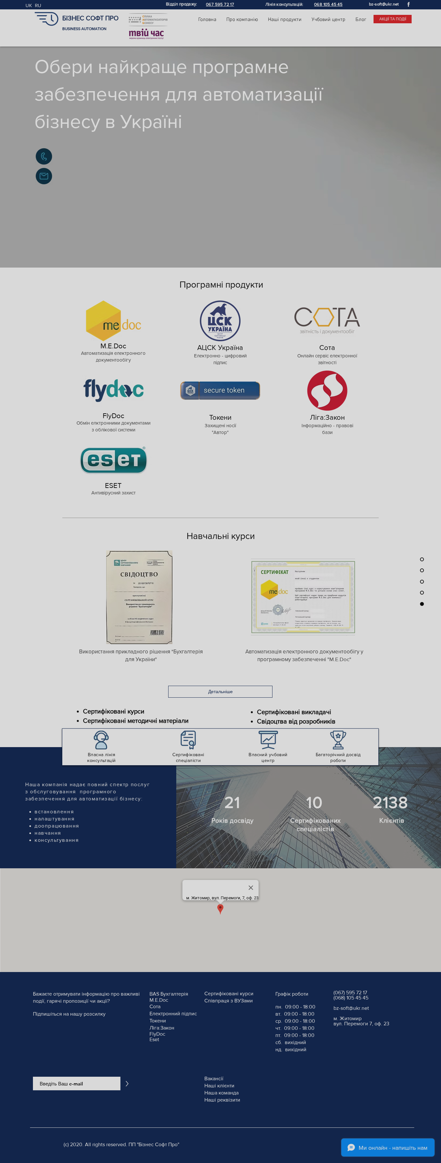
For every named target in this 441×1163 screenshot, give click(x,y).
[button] (370, 489)
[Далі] (368, 595)
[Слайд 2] (220, 678)
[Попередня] (72, 595)
